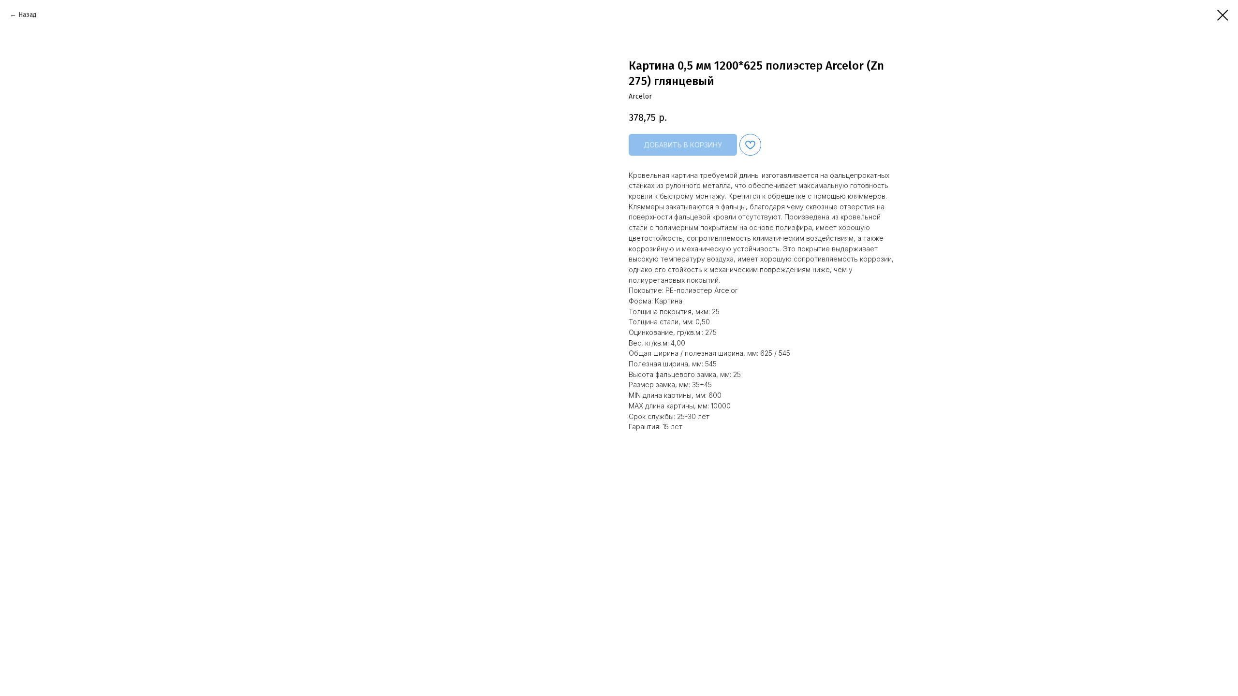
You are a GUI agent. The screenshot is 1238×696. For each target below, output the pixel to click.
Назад (27, 15)
